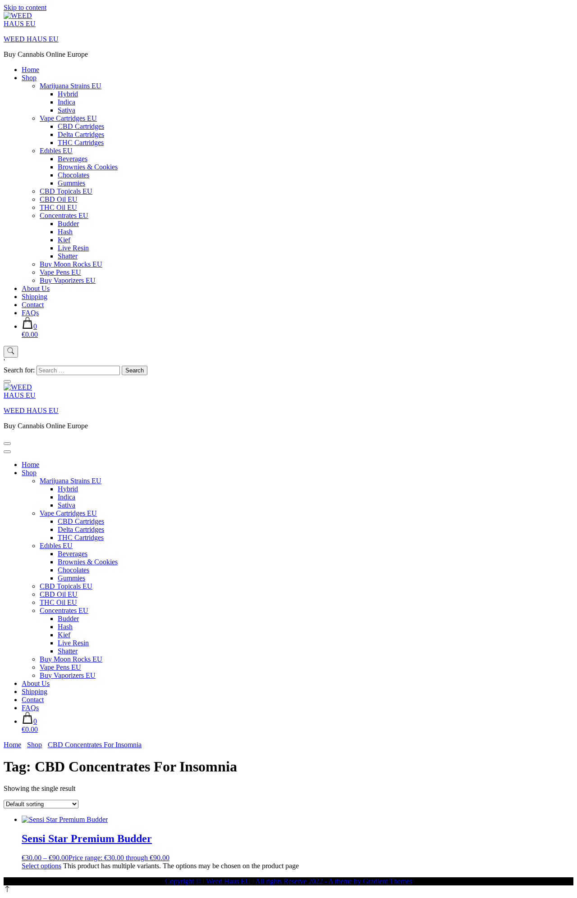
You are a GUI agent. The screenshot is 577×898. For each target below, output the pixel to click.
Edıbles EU (56, 150)
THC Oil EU (58, 207)
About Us (36, 288)
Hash (65, 232)
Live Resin (73, 248)
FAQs (30, 313)
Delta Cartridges (81, 134)
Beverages (72, 159)
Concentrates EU (64, 215)
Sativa (66, 110)
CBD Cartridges (81, 126)
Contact (33, 304)
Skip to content (25, 7)
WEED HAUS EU (31, 39)
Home (30, 69)
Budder (68, 223)
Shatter (68, 256)
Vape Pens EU (60, 272)
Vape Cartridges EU (68, 118)
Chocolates (73, 175)
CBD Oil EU (59, 199)
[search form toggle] (11, 352)
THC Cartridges (81, 142)
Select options (41, 866)
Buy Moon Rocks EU (71, 264)
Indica (66, 102)
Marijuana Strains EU (70, 86)
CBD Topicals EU (66, 191)
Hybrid (68, 94)
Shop (29, 78)
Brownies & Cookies (88, 167)
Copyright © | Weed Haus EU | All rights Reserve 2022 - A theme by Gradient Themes (288, 881)
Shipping (34, 296)
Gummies (71, 183)
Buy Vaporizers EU (68, 280)
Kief (64, 240)
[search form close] (7, 381)
